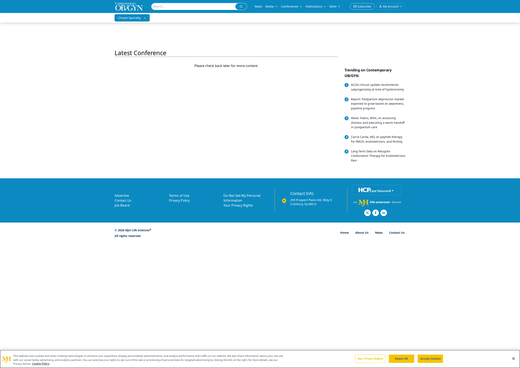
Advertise (122, 195)
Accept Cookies (430, 358)
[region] (260, 359)
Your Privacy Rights (238, 205)
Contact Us (123, 200)
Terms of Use (179, 195)
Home (344, 233)
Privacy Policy (179, 200)
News (258, 6)
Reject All (401, 358)
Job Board (122, 205)
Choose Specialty (129, 18)
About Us (361, 233)
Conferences (289, 6)
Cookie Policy (40, 364)
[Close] (513, 358)
